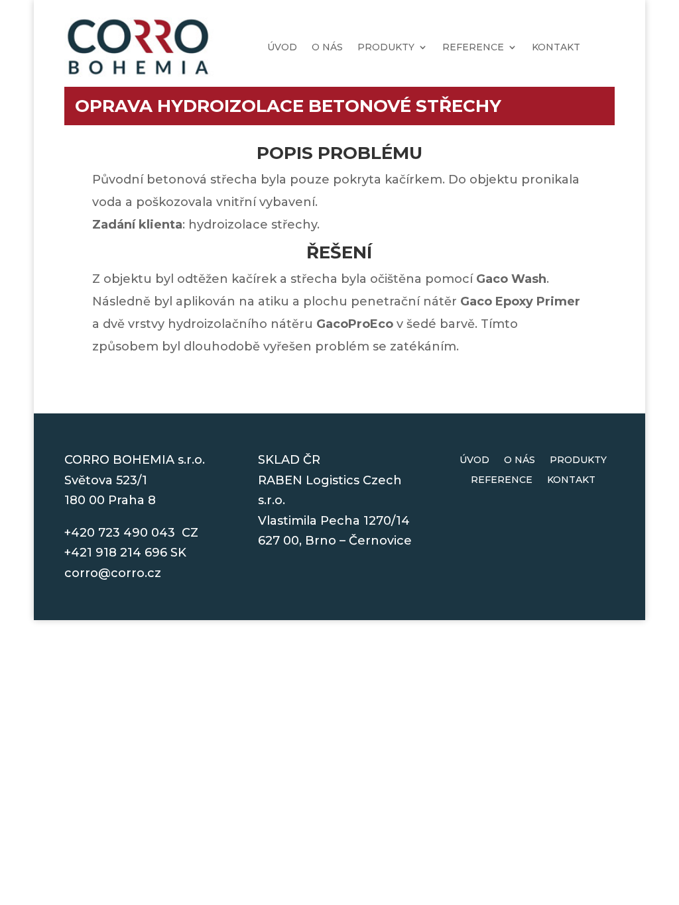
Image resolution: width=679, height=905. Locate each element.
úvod (282, 47)
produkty (385, 47)
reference (473, 47)
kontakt (556, 47)
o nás (327, 47)
